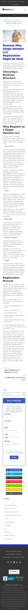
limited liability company (9, 120)
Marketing (7, 532)
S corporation (19, 214)
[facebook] (8, 562)
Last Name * (7, 421)
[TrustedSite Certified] (14, 572)
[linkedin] (17, 562)
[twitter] (11, 562)
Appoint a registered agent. (12, 310)
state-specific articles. (9, 328)
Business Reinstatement (11, 512)
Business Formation (9, 508)
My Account (4, 1)
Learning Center (12, 1)
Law (5, 528)
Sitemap (22, 557)
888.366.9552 (15, 4)
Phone (6, 434)
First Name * (7, 414)
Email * (6, 427)
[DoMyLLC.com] (8, 9)
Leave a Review (10, 554)
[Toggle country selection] (7, 437)
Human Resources (9, 522)
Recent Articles (20, 1)
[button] (14, 470)
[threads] (20, 562)
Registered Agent (9, 535)
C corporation (8, 214)
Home (7, 551)
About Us (19, 551)
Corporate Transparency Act (12, 515)
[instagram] (14, 562)
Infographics (7, 525)
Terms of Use (9, 452)
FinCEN (6, 518)
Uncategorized (8, 539)
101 (5, 501)
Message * (7, 441)
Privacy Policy (19, 452)
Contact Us (19, 554)
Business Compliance (10, 505)
